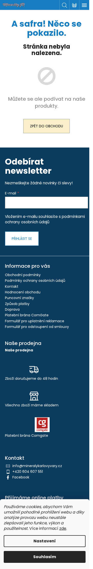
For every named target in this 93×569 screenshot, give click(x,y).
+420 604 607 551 (27, 471)
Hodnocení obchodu (22, 292)
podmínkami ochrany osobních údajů (45, 219)
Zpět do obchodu (46, 126)
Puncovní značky (19, 297)
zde (62, 528)
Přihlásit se (22, 238)
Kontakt (11, 286)
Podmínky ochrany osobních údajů (35, 280)
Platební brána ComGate (27, 315)
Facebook (20, 477)
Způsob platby (17, 303)
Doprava (12, 309)
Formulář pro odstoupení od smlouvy (37, 326)
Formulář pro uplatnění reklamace (34, 321)
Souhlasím (44, 557)
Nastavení (44, 541)
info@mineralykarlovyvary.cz (37, 465)
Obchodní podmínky (23, 274)
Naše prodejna (19, 350)
